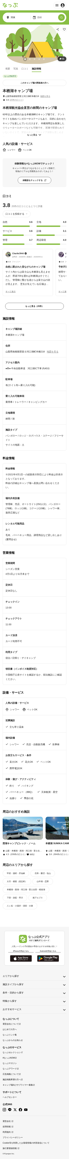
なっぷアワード (10, 1069)
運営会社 (7, 1121)
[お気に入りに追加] (64, 29)
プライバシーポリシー (13, 1137)
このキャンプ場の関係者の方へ (34, 83)
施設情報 (36, 68)
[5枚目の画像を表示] (44, 59)
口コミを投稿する (15, 213)
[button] (28, 269)
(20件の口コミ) (16, 100)
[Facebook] (20, 1110)
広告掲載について (11, 1074)
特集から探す (10, 1001)
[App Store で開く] (21, 958)
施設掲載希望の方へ (12, 1079)
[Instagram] (4, 1110)
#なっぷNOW (9, 1058)
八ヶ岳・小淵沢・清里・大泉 (20, 906)
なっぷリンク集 (10, 1035)
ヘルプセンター (10, 1097)
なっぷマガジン (10, 1063)
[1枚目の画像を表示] (25, 59)
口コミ (24, 68)
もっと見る (32, 135)
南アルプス (38, 898)
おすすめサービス (12, 1009)
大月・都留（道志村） (17, 881)
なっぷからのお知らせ (13, 1040)
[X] (15, 1110)
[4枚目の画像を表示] (39, 59)
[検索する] (61, 17)
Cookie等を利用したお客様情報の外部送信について (26, 1143)
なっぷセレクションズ (13, 1052)
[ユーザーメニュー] (59, 5)
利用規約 (7, 1132)
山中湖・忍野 (43, 881)
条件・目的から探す (13, 992)
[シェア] (57, 29)
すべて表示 (11, 291)
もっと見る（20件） (34, 306)
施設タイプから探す (13, 984)
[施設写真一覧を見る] (34, 44)
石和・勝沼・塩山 (43, 873)
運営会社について (11, 1024)
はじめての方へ (10, 1029)
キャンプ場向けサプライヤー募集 (18, 1085)
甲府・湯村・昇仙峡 (16, 873)
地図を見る (45, 96)
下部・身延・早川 (15, 898)
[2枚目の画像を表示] (30, 59)
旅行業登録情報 (10, 1148)
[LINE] (9, 1110)
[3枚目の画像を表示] (34, 59)
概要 (7, 68)
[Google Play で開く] (48, 958)
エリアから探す (11, 976)
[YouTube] (25, 1110)
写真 (15, 68)
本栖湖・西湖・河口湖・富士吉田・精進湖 (26, 889)
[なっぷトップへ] (10, 5)
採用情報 (7, 1126)
